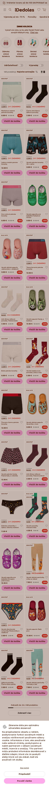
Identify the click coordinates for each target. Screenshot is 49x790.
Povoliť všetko (24, 781)
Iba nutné (24, 768)
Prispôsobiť (24, 774)
